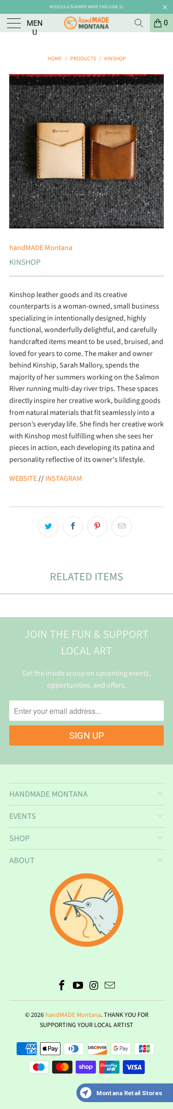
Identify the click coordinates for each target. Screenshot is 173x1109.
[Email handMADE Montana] (110, 986)
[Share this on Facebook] (73, 526)
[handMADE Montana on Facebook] (62, 986)
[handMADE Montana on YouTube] (78, 986)
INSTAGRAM (63, 478)
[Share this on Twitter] (48, 526)
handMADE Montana (40, 248)
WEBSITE (23, 478)
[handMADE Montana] (86, 23)
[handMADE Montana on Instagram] (94, 986)
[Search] (139, 23)
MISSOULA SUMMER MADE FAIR (78, 7)
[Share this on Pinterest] (97, 526)
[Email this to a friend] (122, 526)
